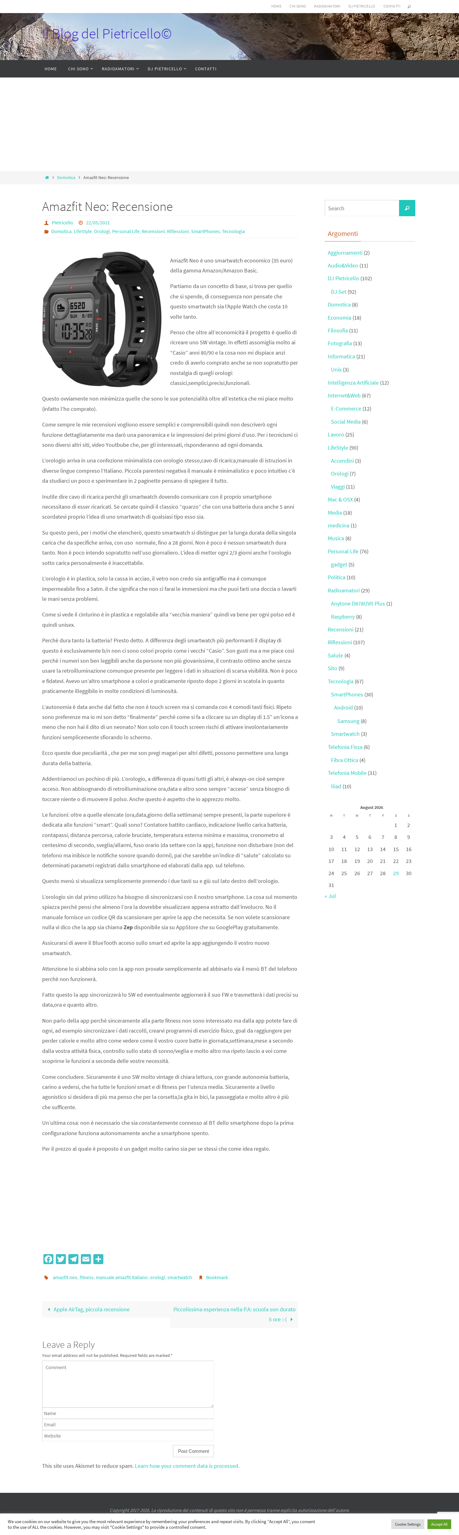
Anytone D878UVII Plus (358, 603)
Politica (336, 577)
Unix (336, 369)
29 (396, 873)
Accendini (342, 460)
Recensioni (153, 231)
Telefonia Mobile (347, 772)
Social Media (346, 421)
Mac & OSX (340, 499)
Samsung (348, 721)
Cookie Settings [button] (408, 1524)
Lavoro (336, 434)
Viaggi (338, 486)
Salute (335, 655)
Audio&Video (343, 265)
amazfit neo (65, 1277)
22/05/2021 (98, 222)
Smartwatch (345, 733)
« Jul (330, 896)
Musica (336, 538)
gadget (339, 564)
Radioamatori (327, 6)
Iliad (336, 786)
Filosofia (338, 330)
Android (343, 707)
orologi (157, 1277)
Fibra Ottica (344, 760)
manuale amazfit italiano (122, 1277)
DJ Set (338, 291)
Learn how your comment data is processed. (187, 1465)
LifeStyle (83, 231)
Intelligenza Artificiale (353, 382)
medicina (338, 525)
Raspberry (343, 616)
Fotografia (340, 343)
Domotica (66, 177)
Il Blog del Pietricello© (107, 33)
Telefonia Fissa (345, 746)
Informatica (341, 356)
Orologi (102, 231)
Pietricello (62, 222)
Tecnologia (233, 231)
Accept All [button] (439, 1524)
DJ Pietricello (361, 6)
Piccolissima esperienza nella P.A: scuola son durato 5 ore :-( (234, 1314)
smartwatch (179, 1277)
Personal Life (126, 231)
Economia (339, 317)
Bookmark (217, 1277)
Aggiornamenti (345, 252)
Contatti (391, 6)
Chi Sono (297, 6)
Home (276, 6)
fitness (87, 1277)
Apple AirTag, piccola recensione (91, 1309)
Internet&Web (344, 395)
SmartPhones (205, 231)
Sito (332, 668)
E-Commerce (346, 408)
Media (335, 512)
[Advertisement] (229, 124)
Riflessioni (178, 231)
